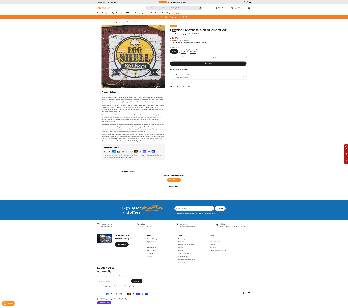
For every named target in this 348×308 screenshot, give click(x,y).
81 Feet (183, 51)
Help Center (101, 2)
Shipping (172, 40)
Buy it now (208, 64)
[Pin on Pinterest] (189, 86)
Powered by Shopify (120, 299)
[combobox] (174, 8)
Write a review (174, 180)
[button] (346, 154)
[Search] (200, 8)
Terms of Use (200, 213)
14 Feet (174, 51)
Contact (113, 2)
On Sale (110, 22)
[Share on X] (183, 86)
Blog (108, 2)
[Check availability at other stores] (243, 76)
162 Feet (193, 51)
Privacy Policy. (210, 213)
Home (103, 22)
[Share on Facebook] (178, 86)
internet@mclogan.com (187, 226)
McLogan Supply (180, 34)
